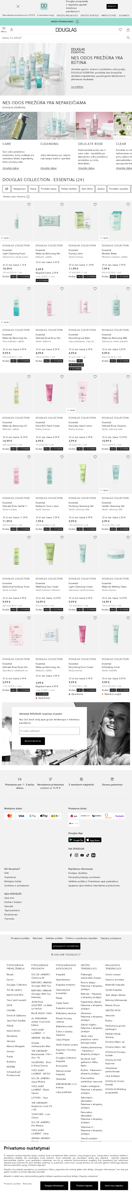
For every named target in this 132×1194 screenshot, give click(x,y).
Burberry (11, 1061)
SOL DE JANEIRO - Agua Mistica (41, 1080)
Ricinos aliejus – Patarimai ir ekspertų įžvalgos (91, 986)
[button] (18, 6)
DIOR (9, 1005)
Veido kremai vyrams (67, 1044)
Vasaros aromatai (114, 979)
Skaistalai (61, 1079)
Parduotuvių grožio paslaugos (115, 1027)
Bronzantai (61, 1066)
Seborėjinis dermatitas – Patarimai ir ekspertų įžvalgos (91, 1102)
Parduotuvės (108, 15)
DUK (6, 873)
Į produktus (77, 86)
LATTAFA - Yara (39, 1097)
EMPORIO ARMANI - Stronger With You (41, 984)
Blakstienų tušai (64, 1026)
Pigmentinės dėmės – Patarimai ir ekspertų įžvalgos (92, 1005)
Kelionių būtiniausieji (116, 1000)
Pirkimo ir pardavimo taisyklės (81, 938)
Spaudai (8, 906)
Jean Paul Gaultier (16, 1020)
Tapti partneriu (12, 910)
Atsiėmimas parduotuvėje (112, 1070)
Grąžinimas (10, 877)
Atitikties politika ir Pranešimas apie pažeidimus (93, 881)
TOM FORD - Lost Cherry (40, 1116)
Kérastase (12, 1036)
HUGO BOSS (13, 1031)
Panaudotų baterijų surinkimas (84, 877)
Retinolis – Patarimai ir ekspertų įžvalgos (91, 996)
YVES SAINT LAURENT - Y (38, 1031)
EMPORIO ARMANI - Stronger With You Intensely (41, 994)
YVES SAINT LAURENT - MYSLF (40, 1072)
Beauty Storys (112, 1005)
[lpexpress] (96, 816)
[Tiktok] (87, 855)
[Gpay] (32, 816)
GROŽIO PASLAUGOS (67, 15)
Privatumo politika (20, 938)
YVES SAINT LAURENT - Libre (40, 1132)
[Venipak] (119, 816)
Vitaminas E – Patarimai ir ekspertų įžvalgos (91, 1130)
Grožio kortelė (89, 15)
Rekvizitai (37, 938)
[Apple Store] (93, 839)
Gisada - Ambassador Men (40, 1045)
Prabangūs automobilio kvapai (91, 976)
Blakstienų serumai (66, 1013)
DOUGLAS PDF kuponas (113, 1062)
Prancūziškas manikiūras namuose (92, 1080)
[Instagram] (76, 855)
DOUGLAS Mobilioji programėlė (115, 1091)
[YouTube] (82, 855)
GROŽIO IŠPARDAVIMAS (62, 22)
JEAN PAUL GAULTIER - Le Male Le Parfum (41, 1005)
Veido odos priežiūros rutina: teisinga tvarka (90, 1039)
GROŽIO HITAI (112, 1010)
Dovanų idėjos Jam (115, 1047)
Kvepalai (60, 974)
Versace (11, 1041)
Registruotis (33, 741)
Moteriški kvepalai (115, 984)
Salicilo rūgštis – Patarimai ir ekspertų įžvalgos (91, 1028)
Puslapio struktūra (77, 873)
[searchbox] (66, 37)
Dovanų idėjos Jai (114, 1041)
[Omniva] (108, 816)
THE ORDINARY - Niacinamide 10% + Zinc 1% (41, 1054)
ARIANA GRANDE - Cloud (41, 1140)
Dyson (10, 979)
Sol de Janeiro (14, 990)
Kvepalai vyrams (64, 1008)
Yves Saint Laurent (16, 1000)
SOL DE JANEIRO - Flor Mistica (41, 1124)
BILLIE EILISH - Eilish (41, 1013)
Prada (10, 1056)
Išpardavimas (63, 979)
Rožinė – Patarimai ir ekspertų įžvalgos (91, 1072)
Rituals (10, 974)
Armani (10, 1051)
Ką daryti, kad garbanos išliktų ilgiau (89, 1062)
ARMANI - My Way (41, 1037)
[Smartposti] (85, 816)
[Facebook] (70, 855)
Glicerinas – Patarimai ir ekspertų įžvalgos (91, 1016)
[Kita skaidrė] (128, 128)
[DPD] (73, 816)
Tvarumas (9, 918)
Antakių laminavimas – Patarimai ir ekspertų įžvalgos (91, 1051)
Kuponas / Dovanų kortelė (66, 1051)
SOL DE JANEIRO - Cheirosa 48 (41, 976)
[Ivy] (55, 816)
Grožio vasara (113, 974)
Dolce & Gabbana (16, 1015)
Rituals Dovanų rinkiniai (64, 1020)
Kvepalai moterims (65, 984)
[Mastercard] (9, 816)
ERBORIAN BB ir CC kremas (66, 1086)
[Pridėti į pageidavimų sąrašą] (29, 204)
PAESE (10, 1025)
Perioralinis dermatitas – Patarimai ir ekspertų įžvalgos (91, 1117)
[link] (16, 239)
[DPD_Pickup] (73, 823)
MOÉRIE (11, 1066)
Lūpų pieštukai (63, 1092)
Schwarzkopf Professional (13, 1074)
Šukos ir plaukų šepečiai (64, 1033)
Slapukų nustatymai (111, 938)
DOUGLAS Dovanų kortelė (115, 1054)
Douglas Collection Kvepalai (66, 1060)
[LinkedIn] (93, 855)
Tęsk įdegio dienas (115, 995)
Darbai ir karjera (12, 902)
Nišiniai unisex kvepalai (63, 1073)
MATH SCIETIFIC (15, 995)
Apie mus (9, 898)
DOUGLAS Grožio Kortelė (114, 1083)
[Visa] (21, 816)
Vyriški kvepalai (113, 990)
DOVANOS (124, 15)
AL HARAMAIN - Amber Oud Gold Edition (40, 1022)
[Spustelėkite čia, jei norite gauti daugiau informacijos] (77, 22)
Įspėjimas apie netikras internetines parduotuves (94, 885)
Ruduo (108, 1020)
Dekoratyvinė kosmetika (63, 992)
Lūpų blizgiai (63, 1039)
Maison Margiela (15, 1046)
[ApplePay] (44, 816)
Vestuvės (110, 1015)
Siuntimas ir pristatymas (16, 885)
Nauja (59, 998)
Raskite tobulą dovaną (112, 1035)
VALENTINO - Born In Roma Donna (41, 1064)
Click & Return (112, 1076)
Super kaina (62, 1003)
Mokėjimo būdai (12, 881)
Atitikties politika (54, 938)
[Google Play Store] (76, 839)
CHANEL (11, 1010)
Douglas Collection (17, 984)
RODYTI (112, 6)
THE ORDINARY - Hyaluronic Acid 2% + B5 (41, 1106)
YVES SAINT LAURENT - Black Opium (40, 1089)
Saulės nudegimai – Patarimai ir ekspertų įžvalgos (91, 1089)
